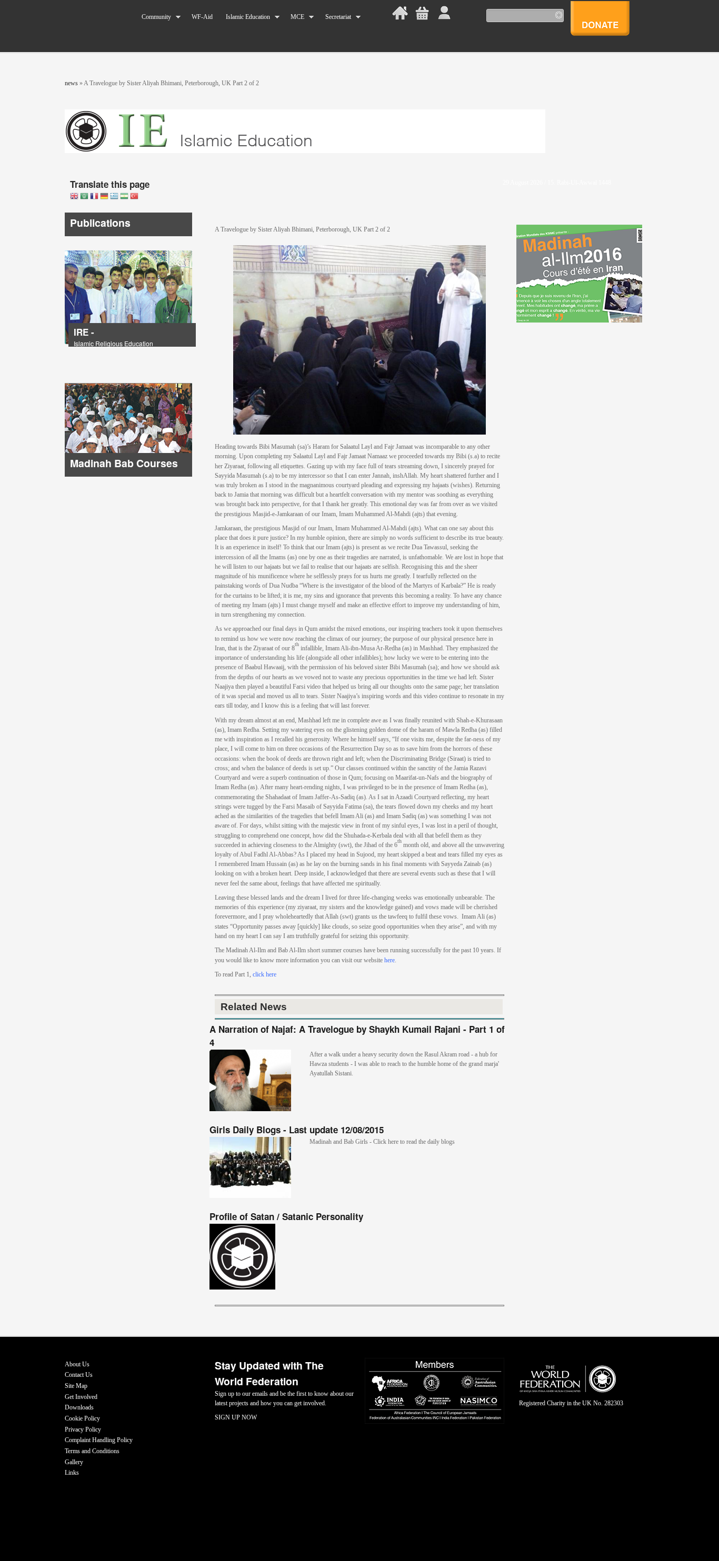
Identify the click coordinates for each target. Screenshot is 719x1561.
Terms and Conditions (92, 1451)
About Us (77, 1364)
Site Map (76, 1385)
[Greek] (114, 197)
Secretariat (334, 17)
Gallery (74, 1462)
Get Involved (81, 1397)
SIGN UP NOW (236, 1417)
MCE (294, 17)
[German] (104, 197)
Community (153, 17)
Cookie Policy (82, 1418)
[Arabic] (84, 197)
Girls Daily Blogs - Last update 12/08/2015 (296, 1129)
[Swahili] (124, 197)
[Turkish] (134, 197)
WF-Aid (202, 17)
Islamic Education (244, 17)
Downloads (79, 1407)
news (71, 83)
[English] (74, 197)
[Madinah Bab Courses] (128, 474)
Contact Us (79, 1374)
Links (72, 1472)
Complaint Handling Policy (99, 1440)
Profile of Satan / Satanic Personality (286, 1216)
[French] (94, 197)
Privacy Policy (83, 1429)
